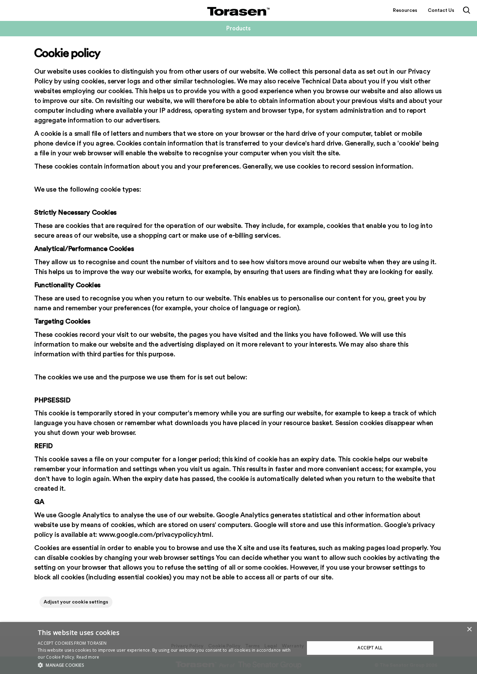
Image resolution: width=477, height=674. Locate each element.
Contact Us (441, 10)
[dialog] (238, 648)
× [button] (469, 629)
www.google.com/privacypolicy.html (155, 534)
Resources (405, 10)
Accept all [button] (370, 648)
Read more (88, 657)
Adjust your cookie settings (76, 602)
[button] (167, 665)
